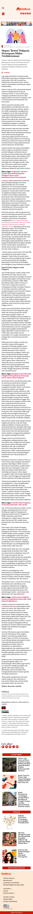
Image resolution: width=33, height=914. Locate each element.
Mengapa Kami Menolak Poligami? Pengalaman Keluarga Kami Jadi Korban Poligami (16, 376)
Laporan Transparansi (10, 901)
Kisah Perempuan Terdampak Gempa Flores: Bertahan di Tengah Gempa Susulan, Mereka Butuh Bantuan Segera (24, 799)
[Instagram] (28, 13)
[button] (3, 8)
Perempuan (22, 47)
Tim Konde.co (7, 889)
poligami (27, 47)
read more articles (16, 868)
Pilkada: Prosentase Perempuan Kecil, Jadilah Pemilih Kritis (23, 819)
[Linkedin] (30, 13)
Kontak (5, 891)
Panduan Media (7, 899)
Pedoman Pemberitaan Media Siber (13, 885)
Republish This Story (5, 708)
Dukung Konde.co (8, 893)
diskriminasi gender (8, 47)
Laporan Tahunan (8, 897)
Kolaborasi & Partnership (11, 883)
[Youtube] (25, 13)
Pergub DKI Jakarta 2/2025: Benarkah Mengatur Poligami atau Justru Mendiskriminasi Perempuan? (14, 174)
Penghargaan (7, 880)
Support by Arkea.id (16, 912)
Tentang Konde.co (9, 878)
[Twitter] (23, 13)
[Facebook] (21, 13)
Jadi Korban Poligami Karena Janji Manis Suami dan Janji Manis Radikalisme (16, 599)
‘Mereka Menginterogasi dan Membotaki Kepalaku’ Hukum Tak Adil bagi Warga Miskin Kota (24, 838)
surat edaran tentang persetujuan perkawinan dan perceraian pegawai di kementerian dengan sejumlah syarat (16, 223)
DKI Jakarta (16, 47)
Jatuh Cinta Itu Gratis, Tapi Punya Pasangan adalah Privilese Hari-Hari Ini (24, 779)
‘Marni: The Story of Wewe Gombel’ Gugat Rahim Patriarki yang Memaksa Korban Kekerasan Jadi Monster (24, 765)
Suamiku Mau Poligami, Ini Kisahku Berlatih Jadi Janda (16, 504)
